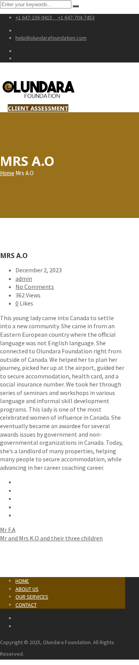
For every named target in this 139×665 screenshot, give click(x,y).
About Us (27, 589)
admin (23, 278)
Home (7, 173)
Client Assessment (38, 108)
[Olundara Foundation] (38, 99)
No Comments (34, 286)
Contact (26, 604)
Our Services (31, 596)
